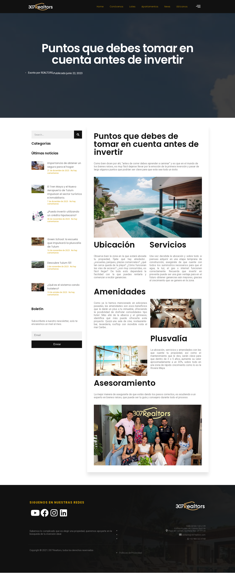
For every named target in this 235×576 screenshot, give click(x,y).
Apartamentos (149, 6)
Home (100, 6)
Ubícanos (182, 6)
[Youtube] (35, 513)
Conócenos (116, 6)
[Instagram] (54, 513)
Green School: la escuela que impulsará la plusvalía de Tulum (64, 243)
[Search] (78, 135)
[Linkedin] (63, 513)
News (167, 6)
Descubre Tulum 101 (59, 262)
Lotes (132, 6)
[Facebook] (45, 513)
